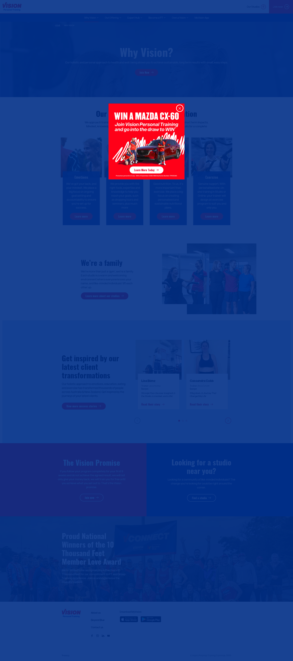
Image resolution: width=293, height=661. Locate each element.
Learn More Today (144, 170)
